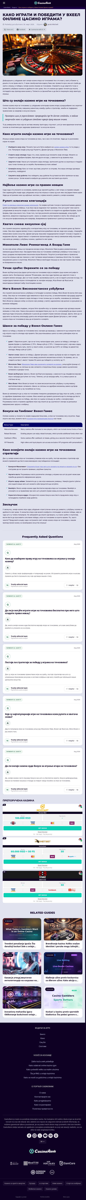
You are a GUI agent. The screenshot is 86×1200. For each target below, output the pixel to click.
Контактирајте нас (42, 1096)
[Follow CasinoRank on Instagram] (34, 1135)
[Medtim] (31, 1163)
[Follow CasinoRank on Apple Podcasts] (56, 1135)
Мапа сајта (66, 1197)
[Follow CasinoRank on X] (40, 1135)
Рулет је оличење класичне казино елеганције (20, 205)
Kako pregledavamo (42, 1100)
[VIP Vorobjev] (49, 1163)
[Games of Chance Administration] (14, 1163)
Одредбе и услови (21, 1197)
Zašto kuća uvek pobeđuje (42, 1061)
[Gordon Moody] (38, 1172)
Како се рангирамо (42, 1105)
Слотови (42, 1046)
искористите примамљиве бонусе (40, 419)
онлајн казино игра (61, 147)
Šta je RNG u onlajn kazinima (42, 1073)
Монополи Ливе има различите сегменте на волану (41, 364)
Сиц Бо (43, 1042)
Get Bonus (42, 828)
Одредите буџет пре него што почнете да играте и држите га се (52, 466)
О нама (42, 1092)
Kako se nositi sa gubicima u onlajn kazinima (42, 1077)
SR (41, 1141)
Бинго (42, 1034)
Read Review (42, 832)
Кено (42, 1038)
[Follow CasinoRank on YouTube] (45, 1135)
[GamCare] (67, 1163)
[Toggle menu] (4, 3)
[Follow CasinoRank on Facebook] (29, 1135)
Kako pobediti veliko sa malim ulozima (42, 1069)
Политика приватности (42, 1109)
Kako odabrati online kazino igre (42, 1065)
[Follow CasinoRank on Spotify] (50, 1135)
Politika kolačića (44, 1197)
